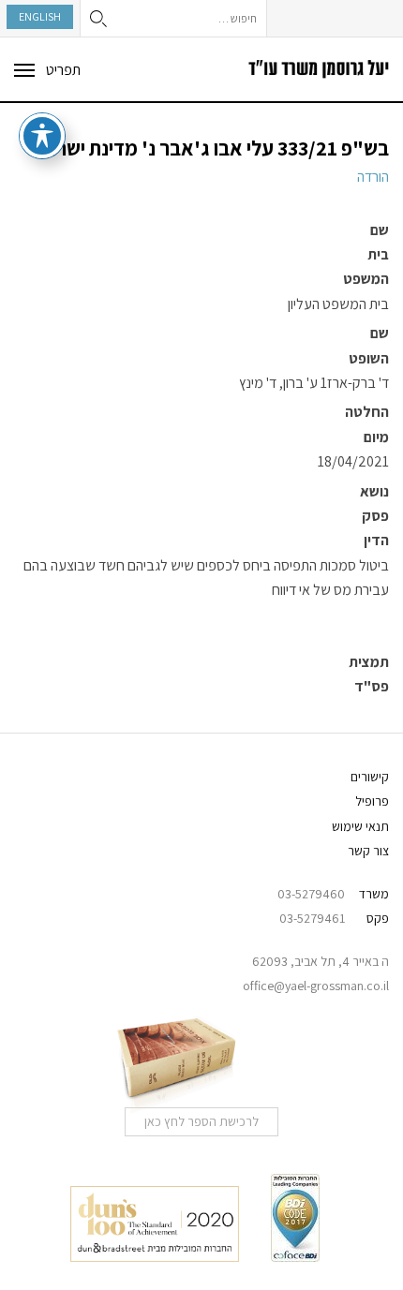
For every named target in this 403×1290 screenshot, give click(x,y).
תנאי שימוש (360, 826)
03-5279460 (311, 893)
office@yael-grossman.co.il (316, 985)
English (40, 16)
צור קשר (368, 850)
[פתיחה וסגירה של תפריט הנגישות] (42, 135)
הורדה (373, 176)
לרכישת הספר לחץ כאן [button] (201, 1121)
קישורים (370, 776)
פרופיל (372, 801)
